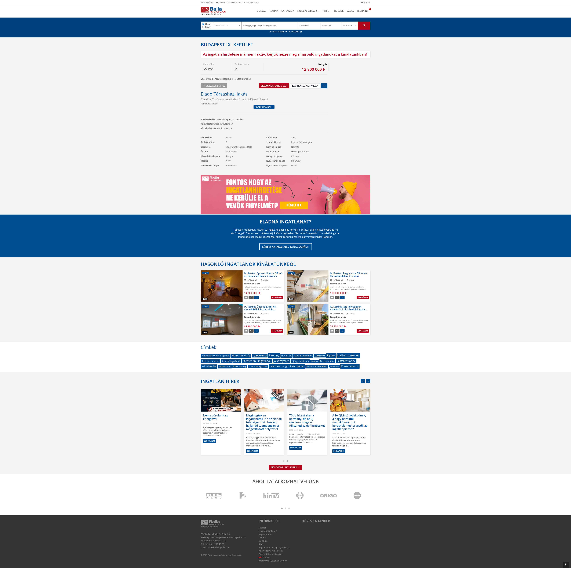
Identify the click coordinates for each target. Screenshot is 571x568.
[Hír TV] (271, 495)
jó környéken (281, 361)
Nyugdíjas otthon (260, 355)
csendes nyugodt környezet (287, 366)
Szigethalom (320, 355)
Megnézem (277, 297)
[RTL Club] (214, 495)
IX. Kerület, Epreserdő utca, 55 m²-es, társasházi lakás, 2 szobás (263, 275)
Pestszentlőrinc (346, 361)
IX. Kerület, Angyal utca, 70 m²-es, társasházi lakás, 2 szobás (348, 275)
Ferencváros (225, 366)
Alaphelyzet (294, 32)
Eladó (207, 24)
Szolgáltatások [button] (307, 10)
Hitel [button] (326, 10)
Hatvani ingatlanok (303, 355)
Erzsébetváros (350, 366)
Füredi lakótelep (239, 366)
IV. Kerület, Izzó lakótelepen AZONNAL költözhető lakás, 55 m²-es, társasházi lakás (347, 309)
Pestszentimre (327, 361)
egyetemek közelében (263, 320)
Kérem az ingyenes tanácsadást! (285, 247)
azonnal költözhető (337, 323)
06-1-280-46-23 (251, 2)
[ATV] (357, 495)
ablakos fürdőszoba (337, 320)
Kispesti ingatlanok (231, 361)
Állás (350, 10)
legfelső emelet (250, 287)
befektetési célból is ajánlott (216, 355)
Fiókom (365, 2)
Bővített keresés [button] (277, 32)
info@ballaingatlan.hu (228, 2)
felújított (314, 361)
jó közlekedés (209, 366)
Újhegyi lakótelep (300, 361)
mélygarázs (350, 287)
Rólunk (339, 10)
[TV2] (242, 495)
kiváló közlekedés (348, 355)
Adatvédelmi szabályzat (270, 554)
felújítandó (363, 320)
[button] (566, 565)
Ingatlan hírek (220, 381)
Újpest (331, 355)
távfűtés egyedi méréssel (260, 289)
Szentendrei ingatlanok (257, 361)
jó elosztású (265, 323)
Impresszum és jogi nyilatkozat (274, 547)
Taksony (274, 355)
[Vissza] (363, 381)
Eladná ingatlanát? (281, 10)
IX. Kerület (286, 355)
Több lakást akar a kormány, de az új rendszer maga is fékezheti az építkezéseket (307, 420)
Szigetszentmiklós (210, 361)
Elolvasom (209, 441)
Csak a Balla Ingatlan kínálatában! (353, 289)
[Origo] (328, 495)
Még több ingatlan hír (284, 467)
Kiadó (208, 27)
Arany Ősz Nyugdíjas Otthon (273, 560)
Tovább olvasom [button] (263, 107)
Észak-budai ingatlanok (258, 366)
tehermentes (261, 287)
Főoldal (261, 10)
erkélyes (247, 289)
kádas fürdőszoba (274, 287)
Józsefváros (334, 366)
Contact (266, 557)
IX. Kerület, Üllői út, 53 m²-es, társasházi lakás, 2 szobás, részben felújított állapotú (260, 309)
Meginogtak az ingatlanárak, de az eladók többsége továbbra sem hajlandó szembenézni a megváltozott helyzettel (264, 422)
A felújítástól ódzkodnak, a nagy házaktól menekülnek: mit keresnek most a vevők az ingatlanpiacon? (349, 422)
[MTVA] (300, 495)
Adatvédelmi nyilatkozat (271, 550)
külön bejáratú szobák (354, 323)
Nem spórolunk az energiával (215, 417)
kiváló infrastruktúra (338, 287)
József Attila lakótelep (316, 366)
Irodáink (363, 10)
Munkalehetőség (241, 355)
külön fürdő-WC (352, 320)
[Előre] (368, 381)
